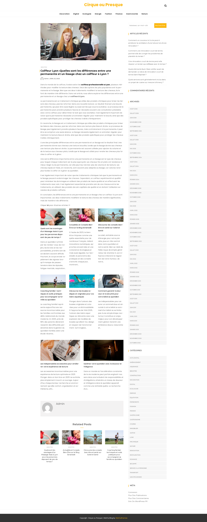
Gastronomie (132, 14)
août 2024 (133, 162)
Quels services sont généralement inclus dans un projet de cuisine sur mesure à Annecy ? (147, 81)
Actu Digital (134, 358)
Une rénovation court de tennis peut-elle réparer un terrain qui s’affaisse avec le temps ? (147, 62)
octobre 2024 (135, 153)
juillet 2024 (134, 166)
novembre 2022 (135, 232)
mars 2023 (133, 215)
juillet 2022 (134, 250)
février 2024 (134, 179)
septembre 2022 (136, 241)
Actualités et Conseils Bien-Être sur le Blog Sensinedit (71, 452)
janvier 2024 (134, 184)
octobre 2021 (135, 290)
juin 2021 (133, 307)
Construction (135, 375)
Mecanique (134, 441)
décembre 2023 (135, 188)
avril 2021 (133, 316)
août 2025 (133, 135)
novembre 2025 (135, 122)
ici (48, 205)
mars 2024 (133, 175)
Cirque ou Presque (103, 5)
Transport (134, 472)
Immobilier (134, 428)
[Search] (165, 5)
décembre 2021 (135, 281)
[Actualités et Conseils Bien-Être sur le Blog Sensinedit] (82, 215)
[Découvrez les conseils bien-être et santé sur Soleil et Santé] (110, 215)
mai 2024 (133, 170)
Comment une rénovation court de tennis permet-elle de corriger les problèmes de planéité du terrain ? (145, 53)
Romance (133, 459)
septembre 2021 (135, 294)
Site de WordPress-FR (137, 501)
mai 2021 (133, 312)
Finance (119, 14)
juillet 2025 (134, 139)
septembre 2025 (136, 131)
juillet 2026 (134, 113)
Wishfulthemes (121, 518)
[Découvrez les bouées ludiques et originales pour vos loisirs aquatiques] (82, 282)
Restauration (135, 455)
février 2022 (134, 272)
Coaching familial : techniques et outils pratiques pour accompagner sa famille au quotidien (114, 454)
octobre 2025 (135, 126)
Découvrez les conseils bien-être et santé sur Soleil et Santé (110, 228)
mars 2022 (133, 268)
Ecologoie (87, 14)
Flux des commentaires (138, 498)
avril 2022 (133, 263)
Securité (133, 463)
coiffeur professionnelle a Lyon (95, 84)
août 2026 (133, 109)
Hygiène (133, 424)
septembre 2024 (136, 157)
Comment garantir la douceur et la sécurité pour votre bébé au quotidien (109, 294)
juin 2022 (133, 254)
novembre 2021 (135, 285)
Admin (46, 79)
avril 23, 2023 (55, 79)
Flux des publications (137, 495)
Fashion (108, 14)
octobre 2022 (135, 237)
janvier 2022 (134, 276)
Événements (134, 402)
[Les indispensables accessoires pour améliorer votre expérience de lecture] (60, 351)
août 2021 (133, 298)
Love (132, 437)
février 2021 (134, 325)
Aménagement (135, 362)
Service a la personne (138, 468)
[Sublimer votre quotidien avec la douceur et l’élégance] (103, 351)
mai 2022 (133, 259)
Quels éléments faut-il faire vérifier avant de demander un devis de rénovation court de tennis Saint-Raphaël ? (146, 72)
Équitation (134, 397)
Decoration (65, 14)
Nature (145, 14)
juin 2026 (133, 117)
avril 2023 (133, 210)
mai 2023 (133, 206)
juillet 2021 (134, 303)
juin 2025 (133, 144)
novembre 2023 (135, 192)
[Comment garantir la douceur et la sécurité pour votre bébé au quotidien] (110, 282)
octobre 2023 (135, 197)
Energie (98, 14)
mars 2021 (133, 321)
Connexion (132, 492)
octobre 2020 (135, 343)
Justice (132, 433)
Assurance (134, 366)
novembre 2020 (136, 338)
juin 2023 (133, 201)
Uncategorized (136, 477)
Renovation (134, 450)
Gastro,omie (135, 415)
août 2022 (133, 245)
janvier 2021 (134, 329)
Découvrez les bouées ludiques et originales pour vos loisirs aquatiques (81, 294)
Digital (76, 14)
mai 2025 (133, 148)
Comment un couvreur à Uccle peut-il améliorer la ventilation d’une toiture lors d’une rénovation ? (147, 43)
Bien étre (44, 67)
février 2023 (134, 219)
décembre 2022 (135, 228)
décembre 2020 (135, 334)
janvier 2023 (134, 223)
